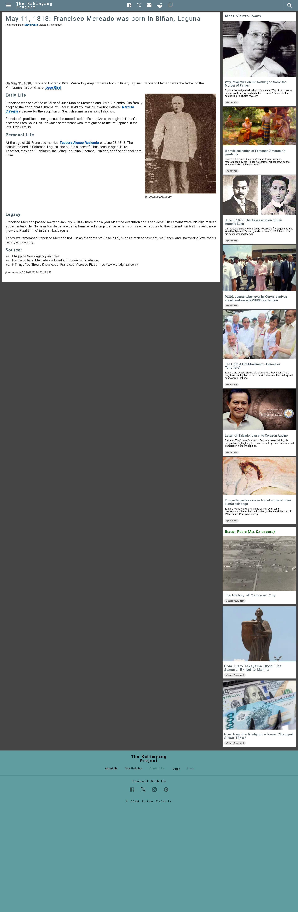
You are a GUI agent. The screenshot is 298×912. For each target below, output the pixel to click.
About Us (111, 768)
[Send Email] (149, 5)
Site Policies (133, 768)
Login (176, 768)
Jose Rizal (53, 87)
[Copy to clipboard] (160, 5)
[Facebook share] (129, 5)
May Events (31, 24)
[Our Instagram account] (154, 789)
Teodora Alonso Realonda (79, 143)
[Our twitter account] (143, 789)
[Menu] (8, 5)
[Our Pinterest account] (166, 789)
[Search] (290, 5)
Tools (190, 768)
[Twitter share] (139, 5)
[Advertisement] (111, 53)
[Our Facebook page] (132, 789)
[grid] (259, 642)
